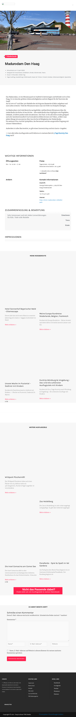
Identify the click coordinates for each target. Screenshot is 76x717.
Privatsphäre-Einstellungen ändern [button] (51, 714)
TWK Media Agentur (33, 696)
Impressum (31, 683)
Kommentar (11, 620)
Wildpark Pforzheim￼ (15, 477)
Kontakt (30, 688)
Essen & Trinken (37, 77)
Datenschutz (31, 686)
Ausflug (12, 77)
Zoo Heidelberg (46, 501)
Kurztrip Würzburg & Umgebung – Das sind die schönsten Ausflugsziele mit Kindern (54, 382)
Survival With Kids (32, 694)
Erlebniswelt (27, 77)
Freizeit (45, 77)
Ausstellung (19, 77)
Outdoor (50, 77)
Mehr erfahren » (10, 325)
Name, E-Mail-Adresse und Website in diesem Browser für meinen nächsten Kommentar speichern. (34, 652)
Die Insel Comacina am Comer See (20, 566)
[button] (72, 5)
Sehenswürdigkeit (58, 77)
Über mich (30, 691)
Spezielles (68, 77)
